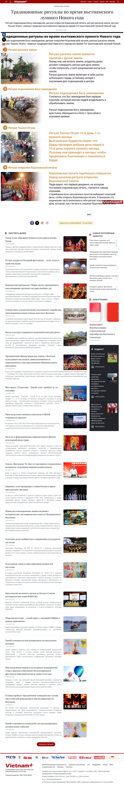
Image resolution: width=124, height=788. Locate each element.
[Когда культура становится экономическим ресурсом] (75, 338)
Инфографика (100, 299)
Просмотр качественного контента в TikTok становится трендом (27, 416)
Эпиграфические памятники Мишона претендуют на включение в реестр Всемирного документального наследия (104, 255)
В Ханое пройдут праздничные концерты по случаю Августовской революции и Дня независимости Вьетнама (31, 698)
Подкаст (99, 349)
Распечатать (4, 45)
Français (95, 2)
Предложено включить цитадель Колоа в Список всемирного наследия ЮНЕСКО (30, 595)
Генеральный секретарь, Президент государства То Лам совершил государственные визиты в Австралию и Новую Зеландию (98, 383)
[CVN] (72, 757)
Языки (105, 765)
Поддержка (96, 765)
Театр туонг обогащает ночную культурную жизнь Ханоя (31, 239)
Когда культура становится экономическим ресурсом (32, 332)
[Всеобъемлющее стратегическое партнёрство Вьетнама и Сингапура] (104, 312)
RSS (88, 765)
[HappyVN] (112, 757)
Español (102, 2)
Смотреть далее (17, 233)
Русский (112, 1)
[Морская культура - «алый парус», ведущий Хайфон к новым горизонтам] (75, 624)
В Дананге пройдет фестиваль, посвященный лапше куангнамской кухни (103, 289)
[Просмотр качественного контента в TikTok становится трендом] (75, 420)
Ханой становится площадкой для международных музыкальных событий (31, 725)
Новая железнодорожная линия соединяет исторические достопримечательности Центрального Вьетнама (33, 514)
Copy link (4, 50)
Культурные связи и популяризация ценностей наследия (29, 565)
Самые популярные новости (104, 234)
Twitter (4, 40)
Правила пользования (77, 765)
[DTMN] (85, 757)
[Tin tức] (27, 757)
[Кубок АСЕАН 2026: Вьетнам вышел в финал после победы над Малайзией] (112, 357)
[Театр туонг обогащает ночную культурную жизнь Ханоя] (75, 244)
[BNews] (37, 757)
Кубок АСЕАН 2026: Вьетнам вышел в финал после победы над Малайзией (98, 358)
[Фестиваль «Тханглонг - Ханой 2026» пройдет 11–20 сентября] (75, 393)
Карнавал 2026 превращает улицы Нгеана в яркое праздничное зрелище (30, 488)
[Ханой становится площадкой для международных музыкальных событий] (75, 729)
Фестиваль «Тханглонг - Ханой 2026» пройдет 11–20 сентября (31, 389)
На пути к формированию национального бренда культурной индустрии (30, 438)
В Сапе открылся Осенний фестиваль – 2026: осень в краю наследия (32, 262)
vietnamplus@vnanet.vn (53, 779)
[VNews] (19, 757)
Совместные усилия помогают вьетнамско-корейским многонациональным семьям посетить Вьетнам (33, 311)
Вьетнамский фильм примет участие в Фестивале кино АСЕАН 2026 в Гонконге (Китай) (104, 278)
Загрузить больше (46, 744)
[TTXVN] (11, 757)
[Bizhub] (45, 757)
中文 (107, 1)
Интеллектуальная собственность (54, 765)
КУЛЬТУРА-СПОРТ (62, 6)
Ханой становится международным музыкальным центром (30, 642)
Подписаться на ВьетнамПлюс (70, 223)
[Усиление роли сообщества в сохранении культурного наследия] (75, 545)
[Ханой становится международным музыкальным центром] (75, 646)
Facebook (4, 35)
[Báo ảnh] (99, 757)
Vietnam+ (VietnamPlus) (20, 1)
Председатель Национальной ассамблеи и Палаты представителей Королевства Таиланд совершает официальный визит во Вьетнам (98, 413)
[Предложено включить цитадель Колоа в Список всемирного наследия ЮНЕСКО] (75, 599)
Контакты (69, 767)
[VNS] (58, 757)
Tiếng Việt (83, 2)
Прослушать (100, 367)
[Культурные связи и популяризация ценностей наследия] (75, 570)
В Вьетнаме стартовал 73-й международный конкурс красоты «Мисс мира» (102, 242)
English (90, 2)
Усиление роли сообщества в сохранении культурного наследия (32, 541)
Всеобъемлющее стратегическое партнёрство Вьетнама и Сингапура (102, 332)
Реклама (60, 767)
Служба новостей (48, 767)
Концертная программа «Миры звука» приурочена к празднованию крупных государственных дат (32, 287)
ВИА (111, 765)
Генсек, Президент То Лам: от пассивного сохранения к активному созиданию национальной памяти (33, 465)
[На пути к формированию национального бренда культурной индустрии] (75, 443)
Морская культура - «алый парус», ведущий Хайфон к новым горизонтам (32, 619)
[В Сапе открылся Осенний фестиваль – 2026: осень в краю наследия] (75, 266)
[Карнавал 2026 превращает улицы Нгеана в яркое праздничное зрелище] (75, 492)
